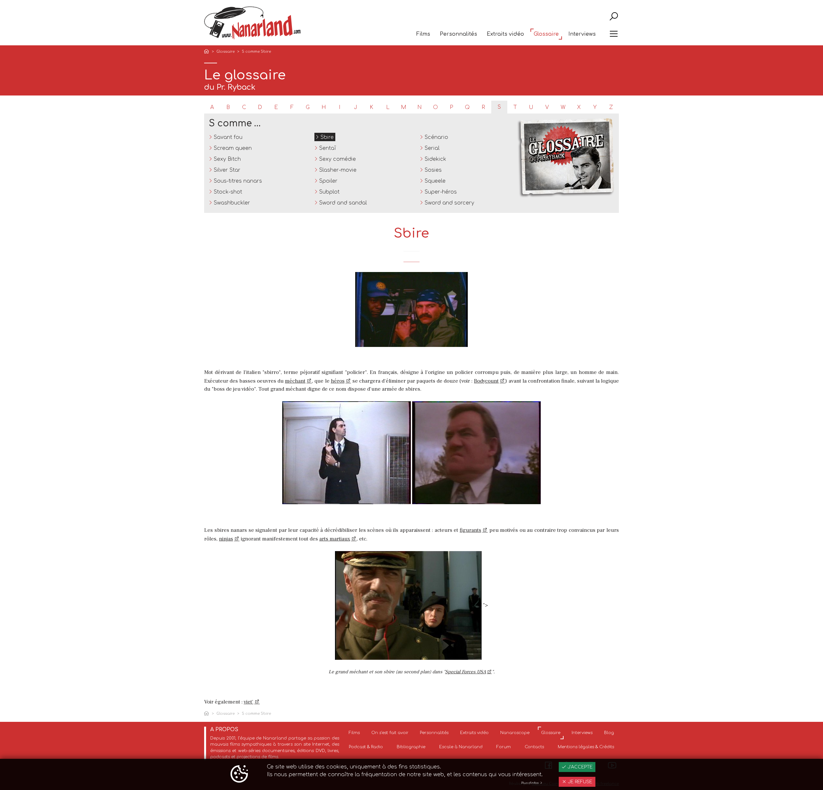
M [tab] (403, 107)
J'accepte (579, 767)
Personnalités (458, 34)
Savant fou (228, 137)
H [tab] (323, 107)
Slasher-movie (338, 170)
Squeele (435, 181)
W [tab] (563, 107)
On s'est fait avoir (390, 733)
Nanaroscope (514, 733)
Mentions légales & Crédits (586, 747)
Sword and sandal (343, 203)
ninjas (226, 538)
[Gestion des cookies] (239, 774)
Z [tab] (611, 107)
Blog (609, 733)
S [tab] (499, 107)
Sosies (433, 170)
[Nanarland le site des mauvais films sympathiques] (252, 23)
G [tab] (308, 107)
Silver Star (227, 170)
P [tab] (451, 107)
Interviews (582, 34)
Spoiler (328, 181)
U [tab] (531, 107)
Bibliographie (411, 747)
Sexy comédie (337, 159)
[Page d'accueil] (207, 52)
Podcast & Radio (366, 747)
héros (338, 381)
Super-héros (441, 192)
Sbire (327, 137)
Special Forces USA (465, 672)
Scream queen (233, 148)
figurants (470, 530)
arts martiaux (334, 538)
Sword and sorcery (449, 203)
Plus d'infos (530, 783)
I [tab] (339, 107)
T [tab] (515, 107)
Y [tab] (595, 107)
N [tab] (419, 107)
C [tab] (244, 107)
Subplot (329, 192)
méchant (295, 381)
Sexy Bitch (227, 159)
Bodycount (486, 381)
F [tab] (292, 107)
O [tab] (435, 107)
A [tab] (212, 107)
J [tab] (355, 107)
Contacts (534, 747)
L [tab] (387, 107)
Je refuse (579, 781)
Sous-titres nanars (238, 181)
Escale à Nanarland (461, 747)
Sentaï (327, 148)
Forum (503, 747)
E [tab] (276, 107)
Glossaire (546, 34)
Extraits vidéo (505, 34)
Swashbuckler (232, 203)
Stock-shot (228, 192)
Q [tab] (467, 107)
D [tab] (260, 107)
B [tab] (228, 107)
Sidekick (435, 159)
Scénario (436, 137)
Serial (432, 148)
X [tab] (579, 107)
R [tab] (483, 107)
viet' (248, 701)
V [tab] (547, 107)
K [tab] (371, 107)
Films (423, 34)
